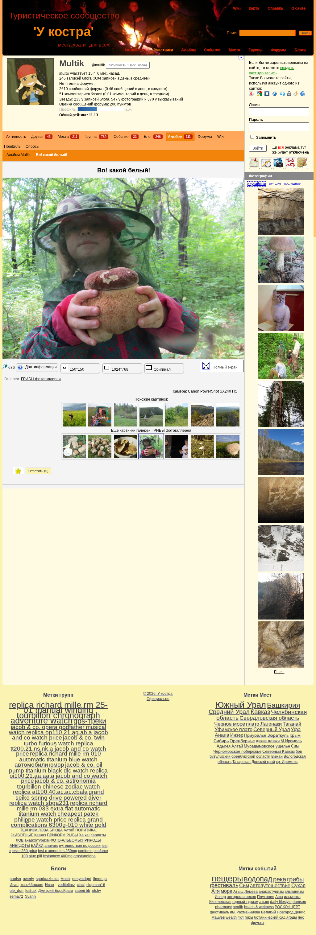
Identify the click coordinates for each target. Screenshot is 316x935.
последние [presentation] (292, 183)
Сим (295, 746)
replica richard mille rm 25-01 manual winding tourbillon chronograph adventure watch (58, 712)
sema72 (16, 896)
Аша (279, 897)
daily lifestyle (281, 902)
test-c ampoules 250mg (57, 851)
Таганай (292, 724)
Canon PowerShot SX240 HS (212, 391)
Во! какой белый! (51, 155)
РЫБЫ (72, 835)
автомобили (31, 764)
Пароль (256, 119)
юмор (56, 764)
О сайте (298, 8)
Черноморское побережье (237, 751)
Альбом (188, 50)
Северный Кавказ (278, 751)
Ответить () (38, 471)
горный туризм (245, 902)
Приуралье (255, 735)
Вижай (277, 756)
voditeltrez (66, 885)
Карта (254, 8)
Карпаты (98, 835)
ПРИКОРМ (56, 835)
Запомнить (265, 137)
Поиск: (232, 33)
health (238, 907)
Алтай (69, 830)
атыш (264, 902)
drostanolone (84, 856)
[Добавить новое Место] (254, 163)
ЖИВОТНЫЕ (22, 835)
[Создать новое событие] (266, 163)
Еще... (279, 672)
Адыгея (224, 746)
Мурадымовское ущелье (267, 746)
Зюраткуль (278, 735)
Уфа (296, 729)
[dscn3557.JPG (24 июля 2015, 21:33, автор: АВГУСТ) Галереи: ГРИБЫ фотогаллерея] (74, 446)
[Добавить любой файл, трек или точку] (290, 163)
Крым (295, 735)
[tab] (258, 183)
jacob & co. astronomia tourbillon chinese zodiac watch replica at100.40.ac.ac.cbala (56, 786)
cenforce (85, 851)
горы (249, 917)
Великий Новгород (277, 912)
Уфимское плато (233, 729)
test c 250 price (24, 851)
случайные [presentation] (256, 184)
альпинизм (294, 891)
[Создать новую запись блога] (302, 163)
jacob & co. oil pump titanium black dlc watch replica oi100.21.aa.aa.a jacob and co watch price (58, 772)
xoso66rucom (31, 885)
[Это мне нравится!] (18, 470)
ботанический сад (269, 917)
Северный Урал (271, 729)
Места (234, 50)
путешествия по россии (80, 845)
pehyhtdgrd (81, 879)
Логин (254, 105)
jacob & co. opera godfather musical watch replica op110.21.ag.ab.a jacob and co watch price (58, 732)
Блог (152, 136)
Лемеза (251, 891)
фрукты (257, 923)
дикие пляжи (268, 741)
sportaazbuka (47, 879)
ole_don (16, 890)
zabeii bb (82, 890)
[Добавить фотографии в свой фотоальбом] (278, 163)
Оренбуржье (242, 740)
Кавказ (40, 835)
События (212, 50)
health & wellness (259, 907)
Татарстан (241, 762)
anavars (51, 845)
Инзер (236, 735)
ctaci (81, 885)
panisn (15, 879)
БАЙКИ (37, 845)
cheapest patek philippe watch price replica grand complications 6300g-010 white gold (58, 819)
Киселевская (220, 902)
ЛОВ (19, 840)
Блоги (300, 50)
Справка (275, 8)
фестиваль (224, 885)
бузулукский (220, 756)
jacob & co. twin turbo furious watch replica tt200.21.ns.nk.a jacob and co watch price (58, 745)
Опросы (33, 146)
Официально (158, 699)
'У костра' (63, 31)
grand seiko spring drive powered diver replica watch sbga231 (56, 797)
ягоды (291, 917)
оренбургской (243, 756)
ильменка (292, 897)
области (263, 756)
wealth (231, 917)
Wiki (236, 8)
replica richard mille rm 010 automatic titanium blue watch (60, 756)
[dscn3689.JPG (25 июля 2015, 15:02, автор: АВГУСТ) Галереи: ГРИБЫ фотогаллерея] (125, 446)
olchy (96, 890)
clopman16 (95, 885)
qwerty (28, 879)
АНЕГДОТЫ (20, 845)
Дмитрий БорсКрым (55, 890)
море (226, 891)
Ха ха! (84, 835)
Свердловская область (269, 718)
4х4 (241, 917)
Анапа (222, 735)
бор (299, 751)
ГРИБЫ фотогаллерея (41, 379)
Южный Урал (240, 705)
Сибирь (221, 740)
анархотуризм (36, 840)
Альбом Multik (18, 155)
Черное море (229, 724)
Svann (30, 896)
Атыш (238, 891)
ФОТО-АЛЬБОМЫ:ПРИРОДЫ (75, 840)
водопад (258, 879)
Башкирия (283, 705)
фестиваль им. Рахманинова (235, 912)
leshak (30, 890)
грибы (295, 879)
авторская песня (241, 897)
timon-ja (100, 879)
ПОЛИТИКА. (86, 830)
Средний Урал (229, 711)
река (279, 879)
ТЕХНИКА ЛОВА (34, 830)
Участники (163, 50)
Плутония (265, 897)
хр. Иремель (286, 762)
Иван (14, 885)
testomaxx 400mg (58, 856)
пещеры (227, 878)
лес (301, 917)
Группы (255, 50)
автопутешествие (270, 885)
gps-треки (89, 721)
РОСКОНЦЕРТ (287, 907)
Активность (135, 50)
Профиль (12, 146)
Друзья (41, 136)
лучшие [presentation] (275, 183)
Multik (71, 63)
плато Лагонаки (264, 724)
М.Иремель (291, 741)
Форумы (278, 50)
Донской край (263, 762)
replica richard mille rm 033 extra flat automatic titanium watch (62, 808)
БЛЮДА (56, 830)
